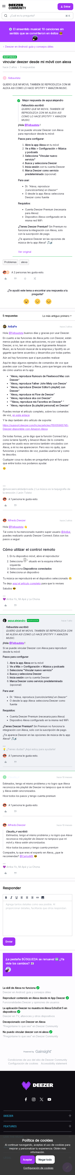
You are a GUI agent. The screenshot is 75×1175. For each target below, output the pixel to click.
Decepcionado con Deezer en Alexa (24, 1021)
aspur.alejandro (16, 620)
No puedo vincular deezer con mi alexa (25, 1031)
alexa (24, 262)
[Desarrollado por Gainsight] (38, 1052)
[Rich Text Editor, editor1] (37, 918)
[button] (4, 7)
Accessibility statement (54, 1063)
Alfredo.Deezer (17, 520)
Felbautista (14, 77)
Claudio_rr (13, 777)
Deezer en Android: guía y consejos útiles (29, 46)
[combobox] (37, 15)
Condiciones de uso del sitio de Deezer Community (37, 1059)
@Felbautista (32, 124)
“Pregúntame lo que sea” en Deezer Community (30, 1026)
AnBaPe (12, 326)
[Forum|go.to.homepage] (17, 6)
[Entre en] (6, 15)
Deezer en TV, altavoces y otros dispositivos (29, 1016)
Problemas (10, 262)
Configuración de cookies (23, 1063)
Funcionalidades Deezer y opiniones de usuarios (31, 1002)
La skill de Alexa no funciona (19, 987)
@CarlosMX (26, 856)
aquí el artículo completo (27, 583)
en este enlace (21, 415)
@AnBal (65, 531)
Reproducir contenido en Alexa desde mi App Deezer (34, 997)
